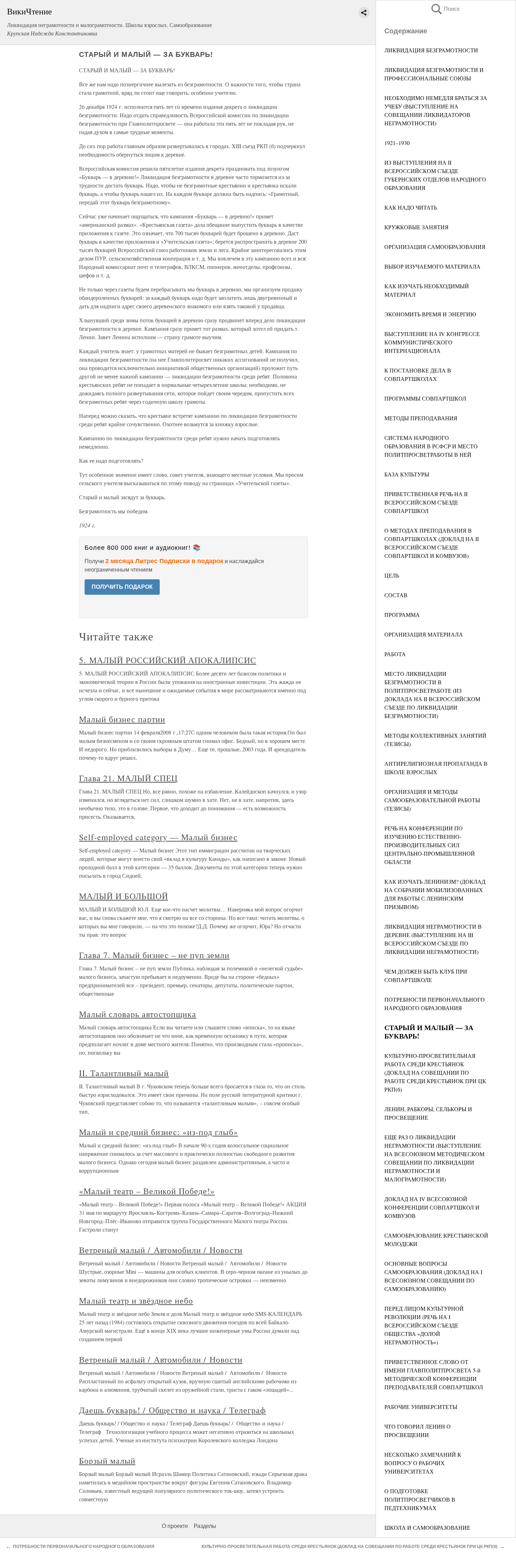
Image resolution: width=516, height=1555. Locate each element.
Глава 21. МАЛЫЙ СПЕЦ (128, 778)
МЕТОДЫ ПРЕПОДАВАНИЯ (420, 418)
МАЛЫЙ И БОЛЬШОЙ (123, 896)
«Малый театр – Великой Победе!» (147, 1191)
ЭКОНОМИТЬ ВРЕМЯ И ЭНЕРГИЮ (430, 314)
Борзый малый (107, 1460)
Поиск (445, 9)
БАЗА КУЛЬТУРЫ (406, 474)
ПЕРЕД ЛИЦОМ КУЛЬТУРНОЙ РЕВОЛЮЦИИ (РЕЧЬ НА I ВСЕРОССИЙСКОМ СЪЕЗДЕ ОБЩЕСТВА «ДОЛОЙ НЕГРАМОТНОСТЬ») (424, 1325)
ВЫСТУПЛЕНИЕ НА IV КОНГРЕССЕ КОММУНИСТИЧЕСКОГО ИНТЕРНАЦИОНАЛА (432, 342)
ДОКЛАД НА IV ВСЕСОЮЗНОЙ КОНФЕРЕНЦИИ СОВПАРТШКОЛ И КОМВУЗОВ (431, 1207)
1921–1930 (397, 142)
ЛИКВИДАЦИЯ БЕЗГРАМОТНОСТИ (431, 50)
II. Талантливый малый (124, 1073)
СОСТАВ (396, 595)
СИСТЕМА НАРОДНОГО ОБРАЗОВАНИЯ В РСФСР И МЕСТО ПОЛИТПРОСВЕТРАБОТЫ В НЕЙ (431, 446)
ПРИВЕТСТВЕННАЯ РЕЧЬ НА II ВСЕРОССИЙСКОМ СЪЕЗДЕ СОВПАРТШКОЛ (426, 502)
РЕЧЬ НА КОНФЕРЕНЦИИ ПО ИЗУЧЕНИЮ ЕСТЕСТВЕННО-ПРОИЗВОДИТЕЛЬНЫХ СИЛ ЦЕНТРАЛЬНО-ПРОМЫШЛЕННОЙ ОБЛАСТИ (429, 844)
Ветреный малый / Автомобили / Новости (161, 1250)
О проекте (175, 1526)
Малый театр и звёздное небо (136, 1300)
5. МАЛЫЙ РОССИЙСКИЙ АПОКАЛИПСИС (167, 660)
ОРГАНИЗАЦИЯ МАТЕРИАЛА (423, 634)
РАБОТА (395, 654)
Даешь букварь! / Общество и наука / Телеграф (172, 1410)
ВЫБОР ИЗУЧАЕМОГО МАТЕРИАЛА (432, 266)
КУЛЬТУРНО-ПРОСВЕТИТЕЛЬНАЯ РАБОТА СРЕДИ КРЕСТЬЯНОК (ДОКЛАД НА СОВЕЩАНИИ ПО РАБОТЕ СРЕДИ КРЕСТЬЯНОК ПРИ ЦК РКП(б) (435, 1072)
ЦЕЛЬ (391, 575)
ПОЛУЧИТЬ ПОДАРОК (122, 587)
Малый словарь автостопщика (137, 1014)
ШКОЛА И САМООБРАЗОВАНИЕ (427, 1527)
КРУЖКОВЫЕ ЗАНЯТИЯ (416, 227)
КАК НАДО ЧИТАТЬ (410, 207)
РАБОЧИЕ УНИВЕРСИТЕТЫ (420, 1406)
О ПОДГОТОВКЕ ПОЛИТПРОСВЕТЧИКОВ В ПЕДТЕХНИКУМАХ (419, 1499)
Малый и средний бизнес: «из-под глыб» (158, 1132)
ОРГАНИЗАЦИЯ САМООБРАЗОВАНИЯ (434, 246)
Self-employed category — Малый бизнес (158, 837)
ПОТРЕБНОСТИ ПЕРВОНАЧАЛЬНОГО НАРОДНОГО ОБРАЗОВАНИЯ (83, 1546)
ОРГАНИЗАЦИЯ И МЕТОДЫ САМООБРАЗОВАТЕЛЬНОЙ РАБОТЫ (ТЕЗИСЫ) (432, 800)
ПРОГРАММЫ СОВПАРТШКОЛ (425, 398)
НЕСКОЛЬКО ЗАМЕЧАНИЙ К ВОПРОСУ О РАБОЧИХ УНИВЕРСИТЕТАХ (422, 1463)
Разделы (205, 1526)
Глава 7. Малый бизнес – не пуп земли (154, 955)
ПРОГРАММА (402, 614)
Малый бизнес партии (122, 719)
